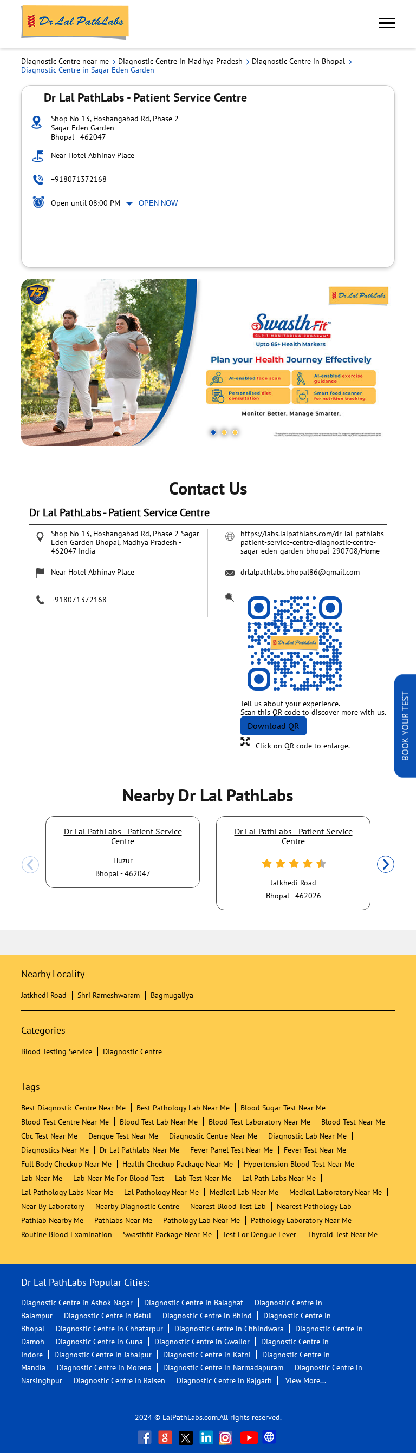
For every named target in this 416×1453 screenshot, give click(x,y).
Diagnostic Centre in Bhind (207, 1315)
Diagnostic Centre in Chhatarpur (109, 1328)
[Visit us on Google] (166, 1437)
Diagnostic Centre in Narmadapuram (223, 1367)
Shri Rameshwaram (108, 995)
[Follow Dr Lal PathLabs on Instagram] (228, 1437)
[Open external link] (405, 774)
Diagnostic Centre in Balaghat (193, 1302)
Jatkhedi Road (44, 995)
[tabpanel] (208, 362)
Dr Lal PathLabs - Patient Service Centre (123, 836)
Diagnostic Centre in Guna (99, 1341)
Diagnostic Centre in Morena (104, 1367)
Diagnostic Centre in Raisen (119, 1380)
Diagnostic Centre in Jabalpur (103, 1354)
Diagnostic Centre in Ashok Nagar (77, 1302)
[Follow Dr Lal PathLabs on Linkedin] (207, 1437)
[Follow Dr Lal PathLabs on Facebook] (145, 1437)
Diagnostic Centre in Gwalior (202, 1341)
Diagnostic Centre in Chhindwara (229, 1328)
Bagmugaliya (172, 995)
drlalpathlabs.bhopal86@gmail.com (300, 572)
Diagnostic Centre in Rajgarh (224, 1380)
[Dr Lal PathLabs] (75, 23)
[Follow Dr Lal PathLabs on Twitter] (187, 1437)
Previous (30, 865)
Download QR (274, 725)
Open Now (158, 203)
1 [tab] (213, 432)
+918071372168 (79, 179)
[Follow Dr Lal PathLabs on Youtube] (249, 1437)
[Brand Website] (270, 1437)
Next (385, 865)
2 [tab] (224, 432)
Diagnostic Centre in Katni (207, 1354)
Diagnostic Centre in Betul (107, 1315)
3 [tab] (235, 432)
